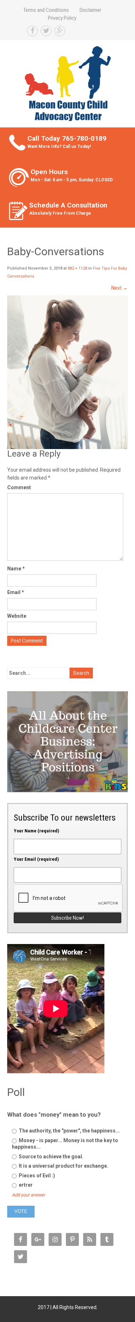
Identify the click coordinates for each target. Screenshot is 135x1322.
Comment (19, 487)
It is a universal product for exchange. (63, 1166)
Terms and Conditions (46, 10)
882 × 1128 (77, 268)
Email (15, 592)
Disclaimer (90, 10)
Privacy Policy (62, 18)
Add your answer (28, 1194)
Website (16, 616)
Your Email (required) (36, 859)
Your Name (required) (36, 830)
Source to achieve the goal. (51, 1156)
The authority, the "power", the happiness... (69, 1131)
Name (16, 568)
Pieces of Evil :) (36, 1175)
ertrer (25, 1185)
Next (119, 288)
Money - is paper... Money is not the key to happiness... (65, 1144)
